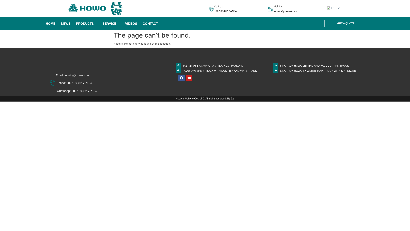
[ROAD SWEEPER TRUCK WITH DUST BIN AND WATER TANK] (178, 70)
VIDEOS (131, 23)
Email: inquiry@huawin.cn (72, 75)
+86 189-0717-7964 (225, 11)
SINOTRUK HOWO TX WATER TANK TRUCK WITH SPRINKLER (318, 70)
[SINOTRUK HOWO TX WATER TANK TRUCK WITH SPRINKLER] (275, 70)
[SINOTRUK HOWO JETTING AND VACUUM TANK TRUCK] (275, 65)
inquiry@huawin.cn (285, 11)
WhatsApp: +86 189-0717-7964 (77, 91)
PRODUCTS (85, 23)
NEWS (65, 23)
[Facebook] (181, 78)
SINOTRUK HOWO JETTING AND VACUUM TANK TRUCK (314, 65)
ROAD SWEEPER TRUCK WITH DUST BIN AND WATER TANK (219, 70)
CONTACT (150, 23)
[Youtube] (189, 78)
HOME (50, 23)
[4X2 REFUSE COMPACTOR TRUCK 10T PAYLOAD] (178, 65)
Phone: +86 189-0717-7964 (74, 83)
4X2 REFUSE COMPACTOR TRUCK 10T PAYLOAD (212, 65)
